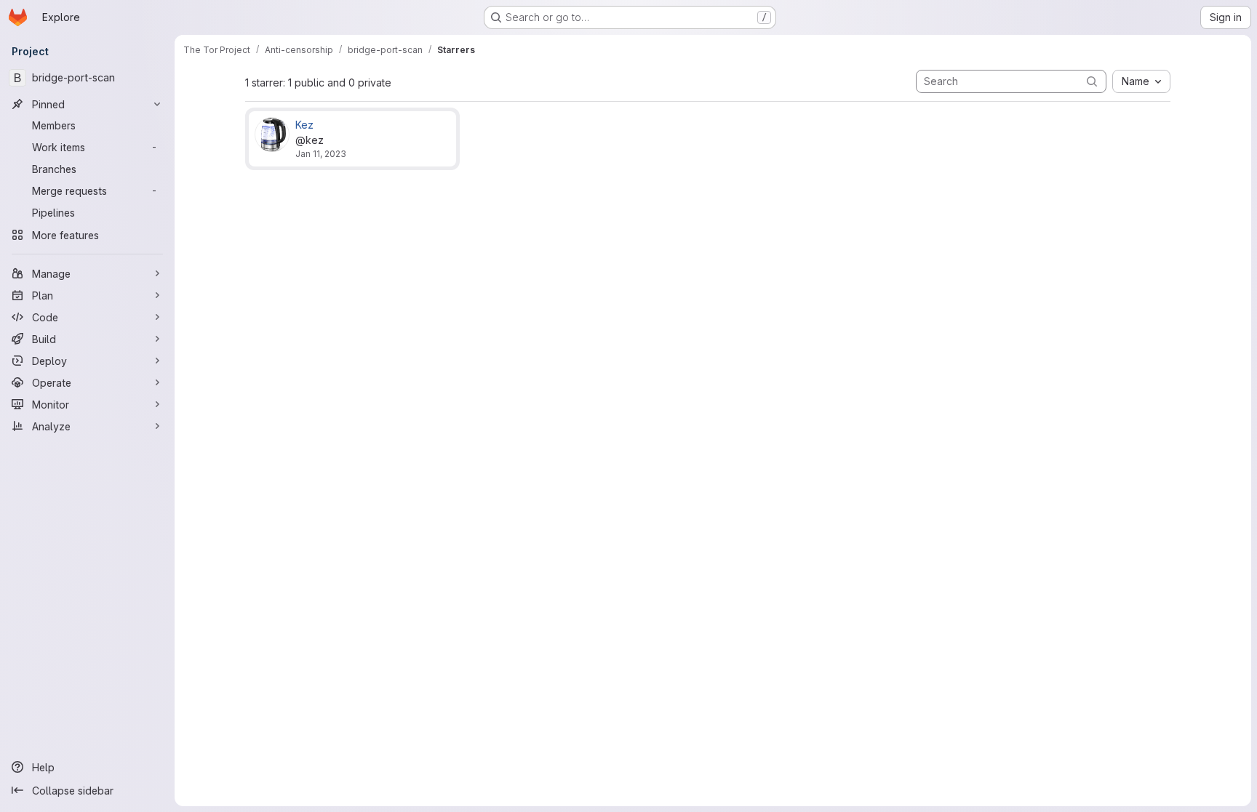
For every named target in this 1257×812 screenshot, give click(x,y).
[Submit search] (1092, 81)
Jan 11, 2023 (320, 153)
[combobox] (1141, 81)
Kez (304, 124)
